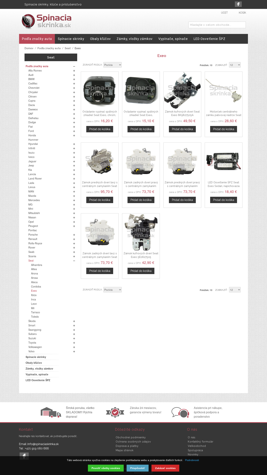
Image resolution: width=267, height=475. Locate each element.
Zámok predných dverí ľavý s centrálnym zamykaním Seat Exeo (100, 186)
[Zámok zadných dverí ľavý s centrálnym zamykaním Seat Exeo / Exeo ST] (99, 232)
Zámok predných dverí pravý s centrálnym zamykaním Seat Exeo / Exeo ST (182, 186)
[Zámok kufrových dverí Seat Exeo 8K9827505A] (182, 90)
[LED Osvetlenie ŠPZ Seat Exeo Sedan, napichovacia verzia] (223, 161)
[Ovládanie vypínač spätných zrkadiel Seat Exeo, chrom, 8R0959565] (99, 90)
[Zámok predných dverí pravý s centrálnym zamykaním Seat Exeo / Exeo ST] (182, 161)
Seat (68, 48)
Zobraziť (221, 65)
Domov (29, 48)
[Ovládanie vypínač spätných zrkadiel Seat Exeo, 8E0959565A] (141, 90)
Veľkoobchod (197, 446)
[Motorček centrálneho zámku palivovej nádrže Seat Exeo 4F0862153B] (223, 90)
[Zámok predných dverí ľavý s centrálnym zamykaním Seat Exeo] (99, 161)
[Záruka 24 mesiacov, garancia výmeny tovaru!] (116, 416)
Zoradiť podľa (92, 64)
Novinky (193, 454)
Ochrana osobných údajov (133, 441)
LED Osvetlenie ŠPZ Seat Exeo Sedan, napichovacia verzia (224, 186)
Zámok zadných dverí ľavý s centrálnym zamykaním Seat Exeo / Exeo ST (99, 257)
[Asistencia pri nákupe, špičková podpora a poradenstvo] (180, 416)
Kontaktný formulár (200, 441)
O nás (191, 437)
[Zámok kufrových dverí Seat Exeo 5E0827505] (141, 232)
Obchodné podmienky (131, 437)
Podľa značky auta (49, 48)
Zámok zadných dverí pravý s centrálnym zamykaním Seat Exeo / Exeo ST (141, 186)
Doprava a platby (127, 446)
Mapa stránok (125, 450)
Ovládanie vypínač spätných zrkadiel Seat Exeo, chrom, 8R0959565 (99, 115)
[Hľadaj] (242, 25)
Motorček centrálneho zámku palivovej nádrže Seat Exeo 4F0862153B (223, 115)
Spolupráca (195, 450)
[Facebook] (238, 4)
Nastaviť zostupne (125, 65)
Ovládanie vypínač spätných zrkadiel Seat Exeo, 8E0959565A (141, 115)
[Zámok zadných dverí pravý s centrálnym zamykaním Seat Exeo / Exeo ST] (141, 161)
